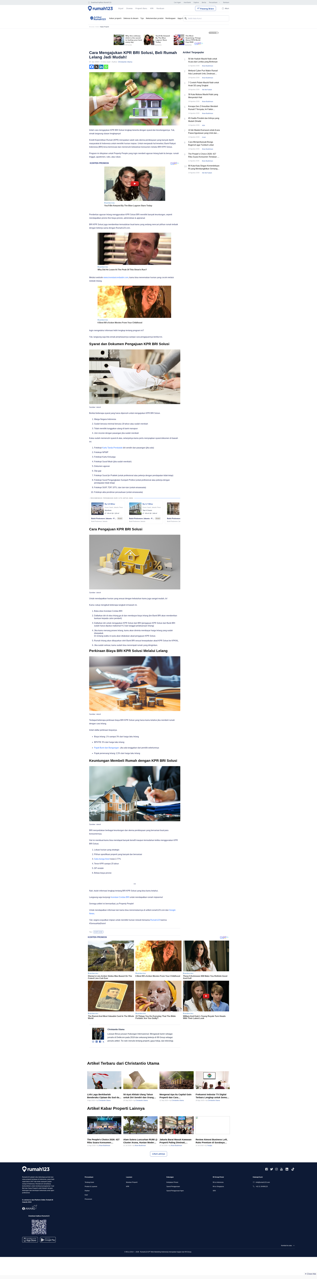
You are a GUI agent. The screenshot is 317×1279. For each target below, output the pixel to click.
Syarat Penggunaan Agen (175, 1191)
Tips (142, 18)
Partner (87, 1191)
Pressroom (88, 1199)
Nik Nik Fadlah (207, 90)
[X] (96, 67)
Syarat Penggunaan (173, 1186)
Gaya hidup (182, 18)
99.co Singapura (218, 1186)
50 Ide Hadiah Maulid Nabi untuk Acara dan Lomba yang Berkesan (203, 60)
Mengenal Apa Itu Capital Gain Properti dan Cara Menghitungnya (175, 1096)
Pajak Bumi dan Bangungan (106, 748)
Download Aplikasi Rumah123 (101, 2)
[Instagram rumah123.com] (276, 1169)
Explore (196, 2)
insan (204, 137)
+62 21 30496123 (262, 1186)
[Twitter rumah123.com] (271, 1169)
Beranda (91, 26)
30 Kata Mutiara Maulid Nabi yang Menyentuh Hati (203, 95)
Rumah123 (155, 920)
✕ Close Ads (310, 1274)
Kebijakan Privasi (172, 1182)
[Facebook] (91, 67)
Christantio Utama (125, 62)
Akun (227, 8)
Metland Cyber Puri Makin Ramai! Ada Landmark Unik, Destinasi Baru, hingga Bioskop (203, 72)
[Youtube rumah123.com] (281, 1169)
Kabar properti (115, 18)
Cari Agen (177, 2)
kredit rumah (98, 932)
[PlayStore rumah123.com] (48, 1240)
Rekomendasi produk (154, 18)
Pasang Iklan (207, 8)
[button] (107, 512)
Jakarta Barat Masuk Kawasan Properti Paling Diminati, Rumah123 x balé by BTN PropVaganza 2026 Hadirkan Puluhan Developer (175, 1141)
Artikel (97, 26)
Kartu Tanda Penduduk (112, 448)
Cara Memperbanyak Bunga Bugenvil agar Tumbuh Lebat (201, 143)
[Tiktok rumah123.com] (293, 1169)
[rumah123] (35, 1169)
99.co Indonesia (218, 1182)
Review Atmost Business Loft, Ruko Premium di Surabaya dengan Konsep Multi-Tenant (211, 1141)
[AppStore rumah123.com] (30, 1239)
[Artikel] (97, 18)
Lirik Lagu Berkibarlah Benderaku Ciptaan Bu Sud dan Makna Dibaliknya (103, 1096)
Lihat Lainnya (158, 1154)
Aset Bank (187, 2)
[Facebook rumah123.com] (266, 1169)
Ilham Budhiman (207, 66)
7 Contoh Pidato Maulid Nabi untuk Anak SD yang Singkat (203, 84)
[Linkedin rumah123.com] (287, 1169)
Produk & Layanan (91, 1186)
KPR (127, 1186)
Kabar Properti (104, 26)
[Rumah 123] (100, 8)
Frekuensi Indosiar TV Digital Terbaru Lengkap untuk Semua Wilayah (212, 1096)
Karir (86, 1195)
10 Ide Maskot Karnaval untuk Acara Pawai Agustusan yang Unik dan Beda (204, 132)
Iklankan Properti (131, 1182)
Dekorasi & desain (130, 18)
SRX (214, 1191)
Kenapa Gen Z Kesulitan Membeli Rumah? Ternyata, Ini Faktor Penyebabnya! (203, 108)
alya (203, 125)
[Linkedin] (101, 67)
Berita (204, 2)
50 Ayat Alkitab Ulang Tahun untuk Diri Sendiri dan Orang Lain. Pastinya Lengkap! (138, 1096)
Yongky (209, 1145)
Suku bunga (101, 859)
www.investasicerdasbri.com (115, 277)
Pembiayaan (170, 18)
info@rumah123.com (263, 1182)
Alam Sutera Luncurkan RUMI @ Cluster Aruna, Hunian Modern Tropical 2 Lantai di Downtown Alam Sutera (140, 1141)
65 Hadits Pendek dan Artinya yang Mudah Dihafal (203, 119)
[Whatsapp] (106, 67)
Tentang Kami (89, 1182)
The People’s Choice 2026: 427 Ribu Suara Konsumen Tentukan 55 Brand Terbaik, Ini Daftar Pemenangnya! (204, 155)
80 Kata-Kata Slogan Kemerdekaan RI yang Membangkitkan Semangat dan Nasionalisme (203, 167)
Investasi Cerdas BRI (120, 897)
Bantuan (226, 2)
